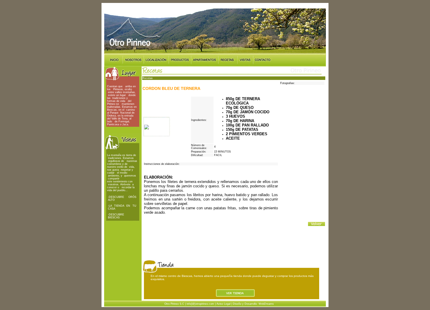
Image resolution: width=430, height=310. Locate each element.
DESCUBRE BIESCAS (116, 216)
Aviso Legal (223, 303)
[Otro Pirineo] (146, 127)
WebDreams (266, 303)
